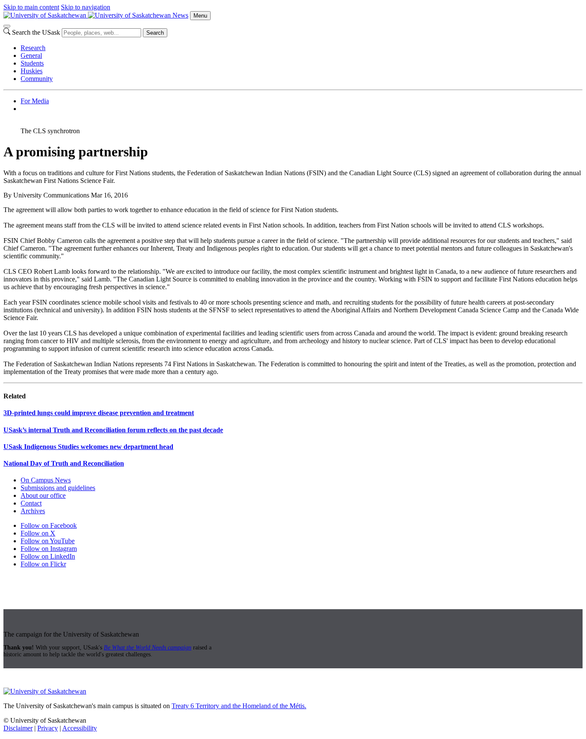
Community (37, 78)
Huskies (31, 71)
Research (33, 47)
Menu (200, 15)
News (180, 15)
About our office (43, 495)
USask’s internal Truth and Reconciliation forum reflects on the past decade (113, 430)
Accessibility (79, 728)
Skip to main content (31, 7)
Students (32, 63)
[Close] (6, 26)
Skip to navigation (85, 7)
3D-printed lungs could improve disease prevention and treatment (98, 412)
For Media (35, 101)
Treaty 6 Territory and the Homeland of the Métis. (239, 705)
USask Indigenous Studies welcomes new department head (88, 446)
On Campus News (46, 480)
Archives (33, 511)
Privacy (47, 728)
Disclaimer (18, 728)
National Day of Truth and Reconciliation (63, 463)
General (31, 55)
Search (155, 33)
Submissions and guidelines (58, 487)
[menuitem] (302, 48)
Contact (31, 503)
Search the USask (36, 32)
